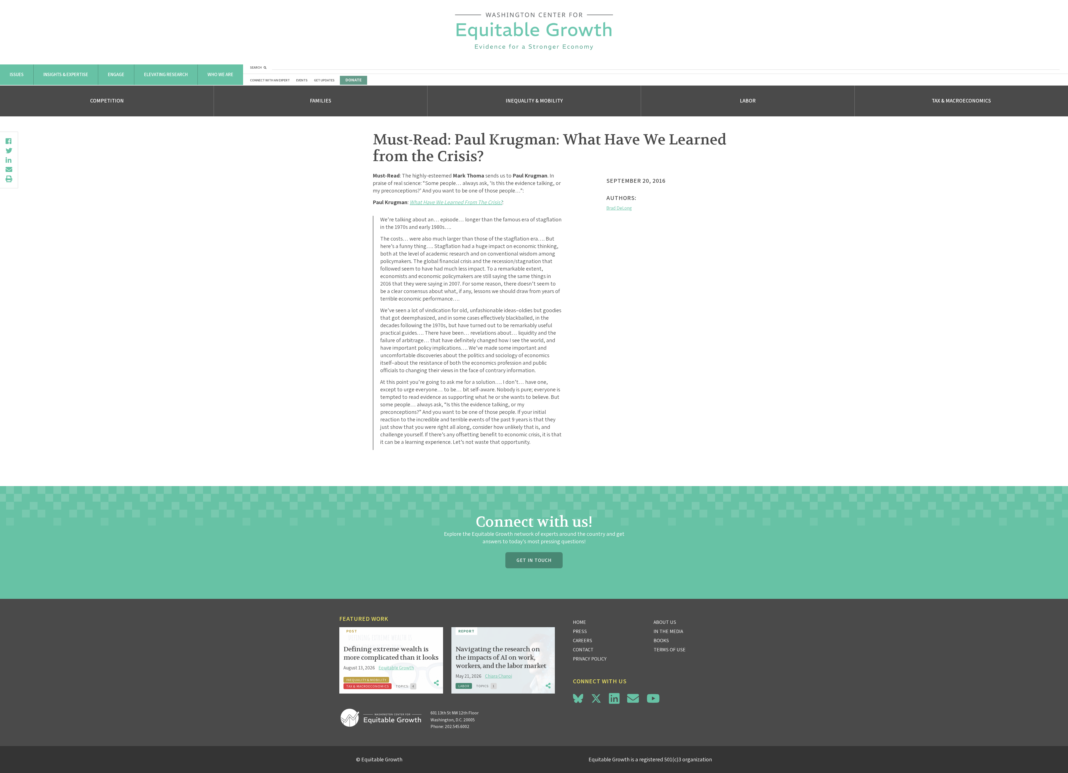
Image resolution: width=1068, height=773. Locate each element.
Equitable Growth (396, 668)
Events (302, 80)
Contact (583, 649)
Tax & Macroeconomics (961, 100)
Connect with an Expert (270, 80)
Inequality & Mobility (534, 100)
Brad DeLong (619, 208)
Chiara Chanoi (498, 676)
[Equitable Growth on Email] (633, 698)
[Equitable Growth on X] (596, 697)
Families (320, 100)
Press (580, 631)
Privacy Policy (590, 659)
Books (661, 640)
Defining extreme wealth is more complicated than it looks (390, 653)
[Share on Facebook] (9, 141)
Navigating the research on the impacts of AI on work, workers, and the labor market (501, 657)
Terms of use (670, 649)
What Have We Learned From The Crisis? (456, 202)
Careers (582, 640)
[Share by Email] (9, 169)
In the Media (668, 631)
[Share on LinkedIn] (9, 160)
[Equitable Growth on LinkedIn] (614, 698)
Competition (107, 100)
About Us (665, 622)
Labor (748, 100)
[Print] (9, 178)
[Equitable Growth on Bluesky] (578, 697)
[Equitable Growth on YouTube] (653, 698)
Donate (353, 80)
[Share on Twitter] (9, 150)
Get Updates (324, 80)
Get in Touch (534, 560)
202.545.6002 (457, 726)
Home (579, 622)
